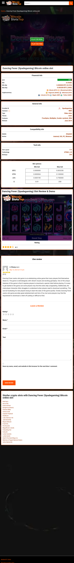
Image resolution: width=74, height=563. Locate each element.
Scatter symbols (62, 118)
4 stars (11, 314)
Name (5, 320)
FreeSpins (45, 118)
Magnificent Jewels (8, 428)
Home (3, 11)
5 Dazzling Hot (7, 430)
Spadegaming (67, 108)
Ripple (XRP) (56, 95)
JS (71, 152)
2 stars (6, 314)
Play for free (37, 44)
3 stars (8, 314)
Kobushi (5, 432)
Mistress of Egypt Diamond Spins (12, 440)
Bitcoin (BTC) (53, 90)
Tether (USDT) (67, 95)
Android (56, 136)
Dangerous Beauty (8, 407)
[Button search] (71, 3)
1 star (4, 314)
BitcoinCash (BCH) (66, 90)
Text (4, 337)
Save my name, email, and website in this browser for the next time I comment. (30, 366)
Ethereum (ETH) (67, 92)
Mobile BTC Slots (6, 559)
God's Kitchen (7, 405)
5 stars (13, 314)
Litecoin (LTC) (45, 95)
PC (64, 136)
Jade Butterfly (7, 419)
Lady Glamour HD (8, 417)
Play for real (37, 39)
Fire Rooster (6, 426)
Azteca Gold (6, 411)
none (70, 116)
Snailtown (6, 415)
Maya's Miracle (7, 421)
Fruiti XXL (5, 423)
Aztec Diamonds (7, 442)
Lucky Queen (6, 436)
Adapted (69, 134)
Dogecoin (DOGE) (53, 92)
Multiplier (53, 118)
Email (5, 329)
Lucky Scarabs (7, 434)
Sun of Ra (5, 403)
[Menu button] (3, 3)
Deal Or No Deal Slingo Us (10, 438)
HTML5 (66, 152)
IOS (61, 136)
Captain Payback (8, 413)
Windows (69, 136)
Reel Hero (5, 401)
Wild (70, 118)
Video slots (68, 113)
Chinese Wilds (7, 409)
